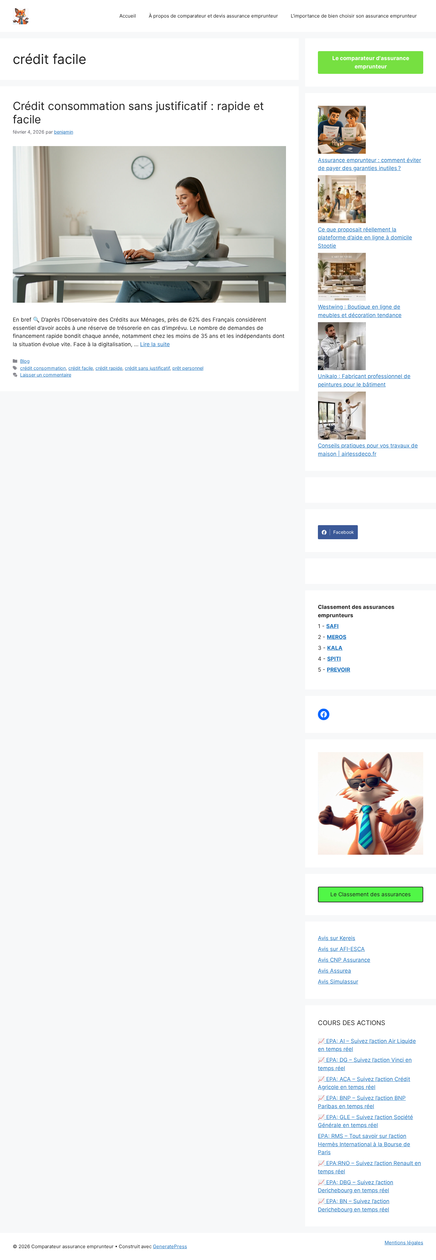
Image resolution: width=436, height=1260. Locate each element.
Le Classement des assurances (370, 894)
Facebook (343, 532)
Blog (25, 361)
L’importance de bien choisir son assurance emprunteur (354, 16)
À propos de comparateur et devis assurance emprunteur (213, 16)
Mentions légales (404, 1243)
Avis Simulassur (338, 981)
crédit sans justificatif (147, 368)
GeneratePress (170, 1246)
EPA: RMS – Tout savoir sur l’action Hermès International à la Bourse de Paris (364, 1144)
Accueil (127, 16)
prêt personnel (187, 368)
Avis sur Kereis (336, 938)
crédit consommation (43, 368)
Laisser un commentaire (45, 374)
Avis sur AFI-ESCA (341, 949)
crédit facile (80, 368)
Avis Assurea (334, 971)
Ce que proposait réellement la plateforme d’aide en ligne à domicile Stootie (365, 237)
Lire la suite (155, 344)
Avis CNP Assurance (344, 960)
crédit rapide (108, 368)
